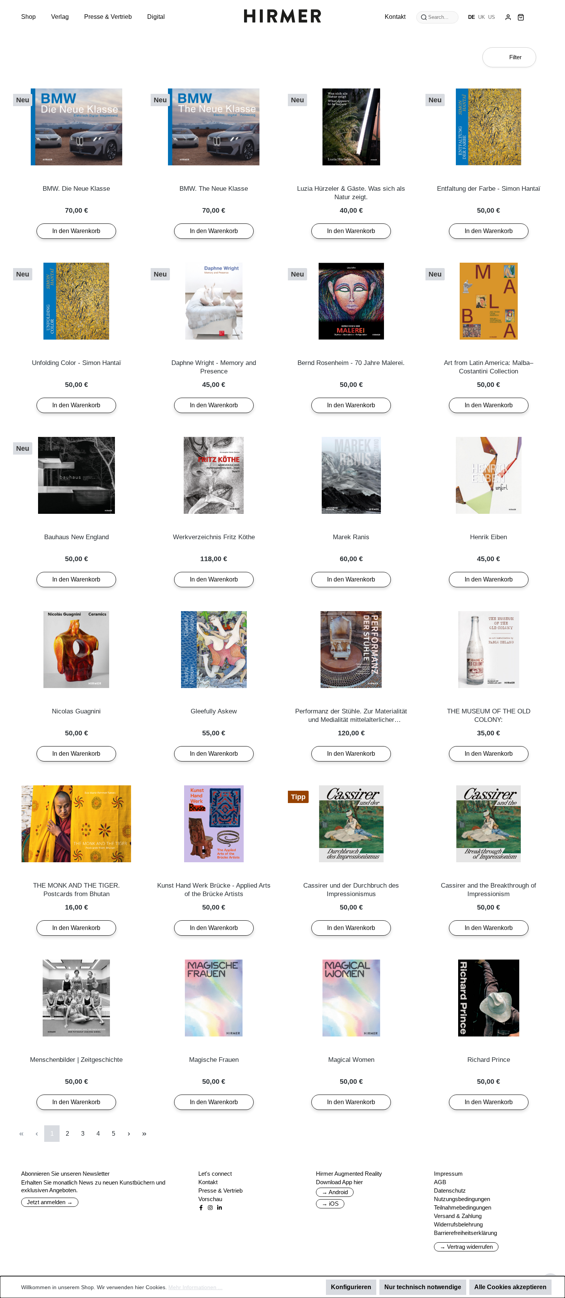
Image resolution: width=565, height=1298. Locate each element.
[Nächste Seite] (128, 1133)
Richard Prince (488, 1059)
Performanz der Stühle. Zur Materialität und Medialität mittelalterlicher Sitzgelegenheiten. (351, 716)
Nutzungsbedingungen (462, 1199)
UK (481, 17)
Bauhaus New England (76, 537)
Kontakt (208, 1182)
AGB (440, 1182)
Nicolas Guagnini (76, 711)
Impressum (448, 1173)
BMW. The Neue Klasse (213, 188)
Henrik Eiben (488, 537)
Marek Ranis (351, 537)
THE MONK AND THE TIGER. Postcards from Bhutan (76, 890)
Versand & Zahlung (458, 1216)
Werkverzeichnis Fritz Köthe (214, 537)
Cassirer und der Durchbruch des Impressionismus (351, 890)
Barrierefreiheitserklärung (465, 1233)
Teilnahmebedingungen (462, 1207)
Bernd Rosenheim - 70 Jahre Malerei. (351, 363)
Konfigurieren (351, 1287)
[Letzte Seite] (144, 1133)
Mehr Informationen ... (195, 1287)
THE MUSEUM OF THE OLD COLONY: (488, 715)
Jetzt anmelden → (50, 1202)
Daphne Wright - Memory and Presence (213, 367)
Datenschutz (450, 1190)
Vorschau (210, 1199)
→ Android (335, 1192)
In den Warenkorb (76, 231)
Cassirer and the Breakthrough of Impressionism (488, 890)
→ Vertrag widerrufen (466, 1246)
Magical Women (351, 1059)
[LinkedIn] (219, 1207)
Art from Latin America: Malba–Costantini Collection (488, 367)
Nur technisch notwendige (422, 1287)
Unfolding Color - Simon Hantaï (76, 363)
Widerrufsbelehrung (458, 1224)
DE (471, 17)
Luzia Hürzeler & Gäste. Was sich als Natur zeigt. (351, 193)
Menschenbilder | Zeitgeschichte (76, 1059)
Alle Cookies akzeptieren (510, 1287)
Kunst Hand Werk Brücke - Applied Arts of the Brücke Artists (214, 890)
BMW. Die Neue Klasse (76, 188)
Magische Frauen (214, 1059)
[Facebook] (201, 1207)
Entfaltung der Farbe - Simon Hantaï (488, 188)
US (491, 17)
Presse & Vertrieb (220, 1190)
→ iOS (330, 1203)
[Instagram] (210, 1207)
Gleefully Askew (214, 711)
